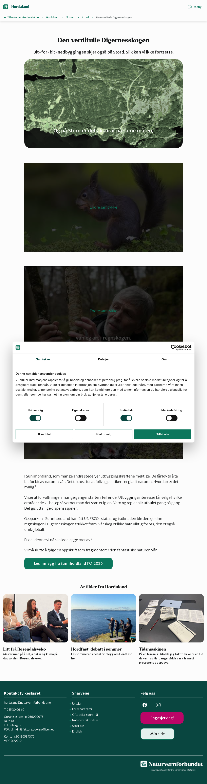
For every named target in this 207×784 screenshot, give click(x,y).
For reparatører (82, 709)
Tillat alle (162, 434)
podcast (94, 720)
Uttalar (76, 703)
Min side (157, 734)
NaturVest (79, 720)
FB (144, 705)
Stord (85, 17)
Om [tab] (164, 359)
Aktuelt (70, 17)
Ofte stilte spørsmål (85, 715)
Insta (158, 705)
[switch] (81, 418)
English (77, 731)
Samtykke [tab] (43, 359)
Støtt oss (78, 726)
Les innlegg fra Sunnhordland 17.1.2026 (68, 563)
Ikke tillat (44, 434)
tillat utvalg (103, 434)
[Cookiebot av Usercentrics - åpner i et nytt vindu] (173, 347)
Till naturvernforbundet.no (23, 17)
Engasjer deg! (162, 718)
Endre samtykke (103, 207)
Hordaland (20, 7)
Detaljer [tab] (103, 359)
